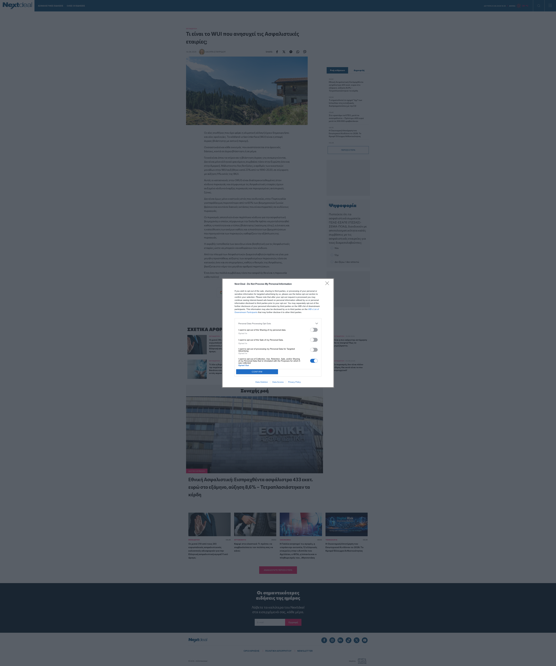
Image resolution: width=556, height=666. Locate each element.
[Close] (328, 284)
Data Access (278, 382)
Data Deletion (261, 382)
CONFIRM (257, 372)
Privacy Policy (294, 382)
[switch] (314, 330)
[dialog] (278, 333)
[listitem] (278, 323)
